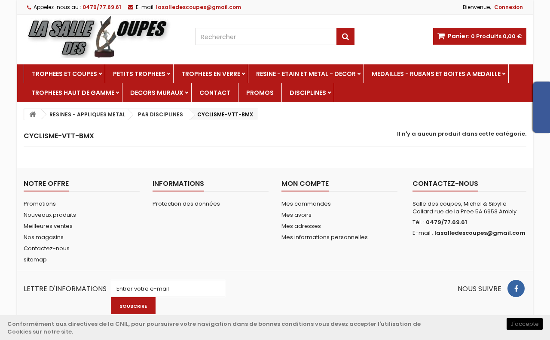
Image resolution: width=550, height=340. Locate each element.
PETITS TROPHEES (139, 74)
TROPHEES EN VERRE (210, 74)
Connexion (508, 7)
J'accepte (524, 324)
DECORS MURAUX (156, 92)
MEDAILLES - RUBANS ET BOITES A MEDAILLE (436, 74)
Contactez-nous (47, 248)
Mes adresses (301, 226)
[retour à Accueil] (32, 114)
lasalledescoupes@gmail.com (480, 233)
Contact (214, 92)
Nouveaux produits (50, 215)
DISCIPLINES (308, 92)
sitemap (35, 259)
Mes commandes (306, 204)
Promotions (40, 204)
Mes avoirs (296, 215)
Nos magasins (44, 237)
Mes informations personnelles (324, 237)
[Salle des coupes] (103, 36)
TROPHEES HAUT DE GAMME (72, 92)
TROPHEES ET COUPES (64, 74)
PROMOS (260, 92)
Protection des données (186, 204)
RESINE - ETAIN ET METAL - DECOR (306, 74)
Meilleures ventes (48, 226)
